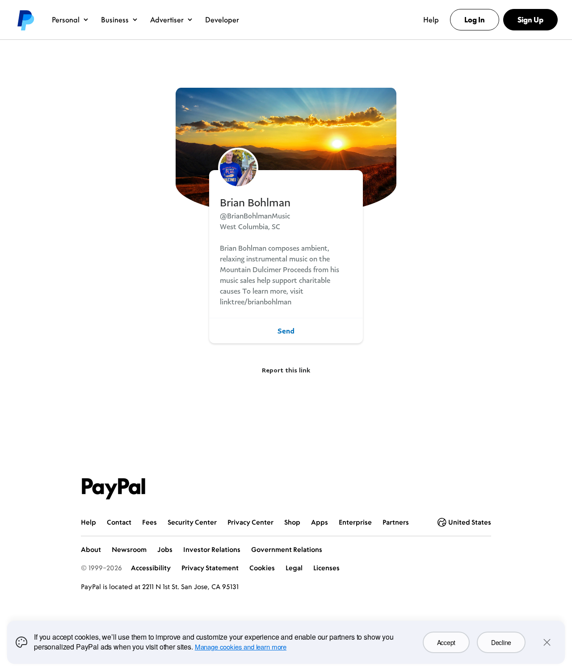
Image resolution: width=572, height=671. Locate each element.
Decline (501, 642)
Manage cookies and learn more (240, 646)
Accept (446, 642)
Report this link (286, 370)
